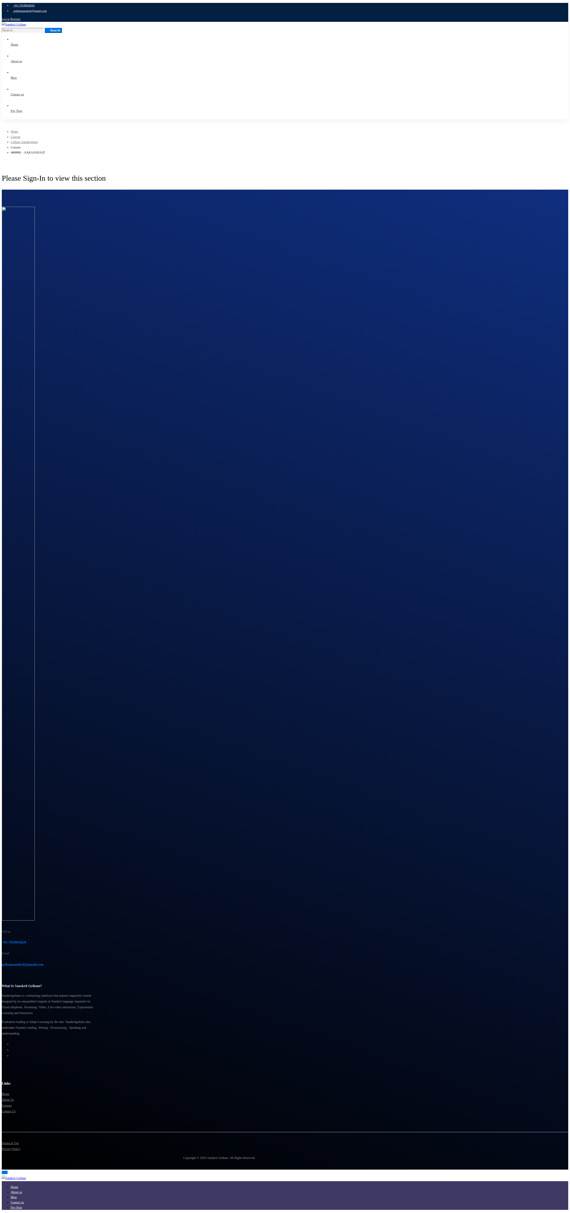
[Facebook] (12, 1044)
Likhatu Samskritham (24, 142)
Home (14, 131)
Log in (6, 19)
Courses (15, 137)
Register (15, 19)
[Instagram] (12, 1050)
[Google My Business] (12, 1055)
